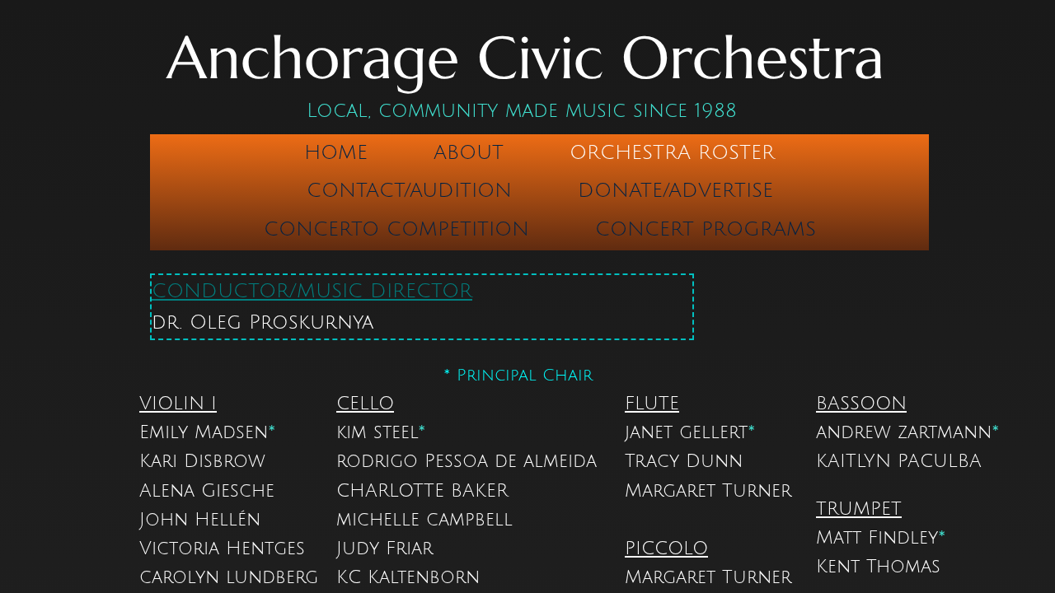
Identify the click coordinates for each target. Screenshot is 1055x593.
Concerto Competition (396, 229)
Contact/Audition (409, 190)
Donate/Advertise (675, 190)
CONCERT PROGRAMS (705, 229)
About (469, 152)
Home (336, 152)
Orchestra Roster (672, 152)
